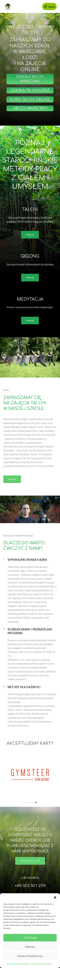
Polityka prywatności (41, 963)
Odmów (30, 946)
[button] (55, 897)
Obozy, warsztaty (30, 108)
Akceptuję (30, 937)
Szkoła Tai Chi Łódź (30, 90)
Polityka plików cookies (18, 963)
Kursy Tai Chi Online (30, 99)
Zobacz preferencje (30, 956)
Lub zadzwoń (30, 878)
